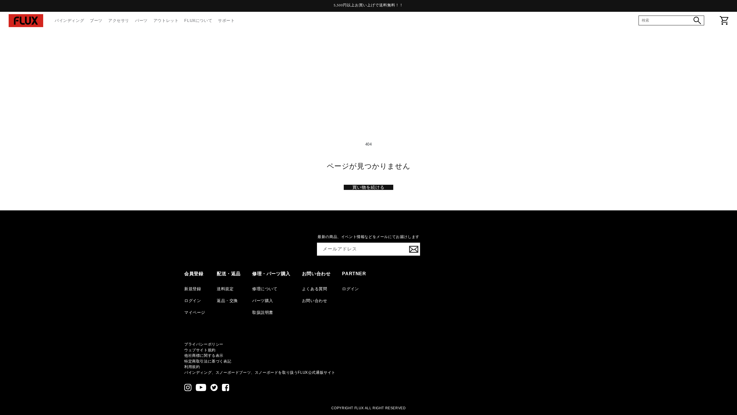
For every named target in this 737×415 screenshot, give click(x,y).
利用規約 (192, 367)
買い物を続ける (368, 187)
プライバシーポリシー (203, 344)
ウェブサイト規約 (200, 350)
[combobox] (668, 20)
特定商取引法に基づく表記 (207, 361)
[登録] (413, 249)
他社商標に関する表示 (203, 355)
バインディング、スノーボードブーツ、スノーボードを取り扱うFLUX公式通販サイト (259, 372)
